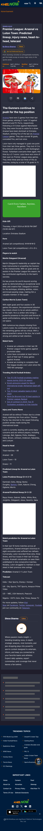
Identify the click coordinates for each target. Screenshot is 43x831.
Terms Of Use (8, 793)
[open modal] (38, 761)
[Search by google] (29, 3)
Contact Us (7, 788)
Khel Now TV (35, 788)
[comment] (18, 98)
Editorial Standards (22, 793)
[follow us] (25, 98)
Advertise (18, 784)
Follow (21, 46)
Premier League (7, 26)
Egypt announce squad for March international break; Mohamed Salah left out (23, 385)
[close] (39, 813)
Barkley (14, 484)
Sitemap (33, 784)
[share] (32, 98)
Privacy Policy (20, 788)
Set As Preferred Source (15, 51)
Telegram (26, 608)
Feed (32, 780)
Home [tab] (26, 3)
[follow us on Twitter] (21, 806)
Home (5, 780)
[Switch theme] (35, 3)
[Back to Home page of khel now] (10, 3)
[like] (11, 98)
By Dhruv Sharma (9, 46)
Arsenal (6, 118)
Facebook (14, 605)
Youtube (38, 605)
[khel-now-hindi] (40, 3)
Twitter (22, 605)
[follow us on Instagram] (17, 806)
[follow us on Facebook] (13, 806)
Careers (18, 780)
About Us (6, 784)
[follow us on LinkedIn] (30, 806)
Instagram (30, 605)
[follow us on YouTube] (25, 806)
